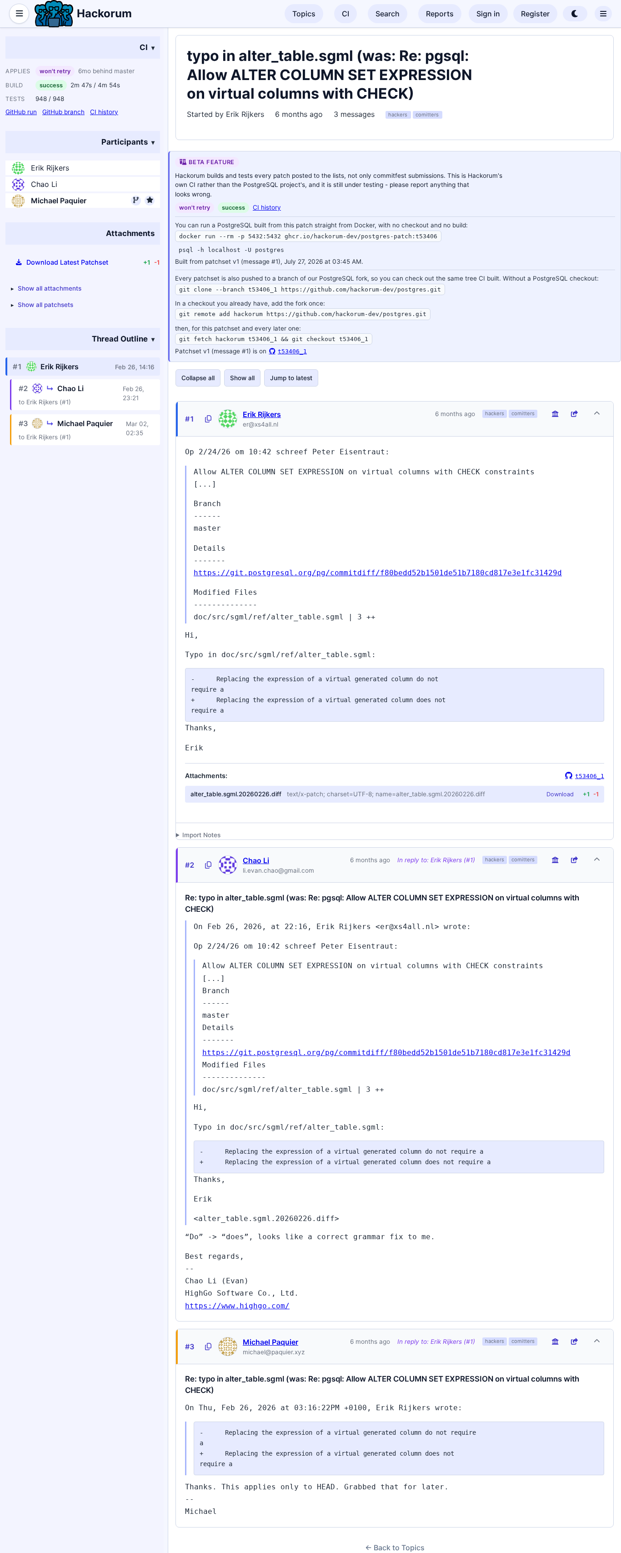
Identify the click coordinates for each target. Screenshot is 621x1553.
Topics (304, 13)
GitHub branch (63, 112)
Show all (242, 378)
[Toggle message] (596, 414)
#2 (190, 864)
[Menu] (603, 13)
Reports (440, 13)
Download (560, 794)
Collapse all (198, 378)
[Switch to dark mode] (575, 13)
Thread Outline (120, 338)
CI (345, 13)
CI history (104, 112)
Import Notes (201, 835)
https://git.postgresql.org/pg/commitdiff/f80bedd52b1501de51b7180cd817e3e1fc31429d (378, 572)
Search (388, 13)
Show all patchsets (45, 305)
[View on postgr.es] (555, 414)
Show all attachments (49, 288)
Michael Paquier (58, 201)
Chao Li (44, 184)
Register (535, 13)
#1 (190, 418)
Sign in (488, 13)
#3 (190, 1346)
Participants (124, 141)
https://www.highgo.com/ (237, 1306)
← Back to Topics (395, 1547)
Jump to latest (291, 378)
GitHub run (21, 112)
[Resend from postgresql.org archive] (574, 414)
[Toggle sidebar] (19, 14)
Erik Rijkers (50, 168)
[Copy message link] (208, 418)
